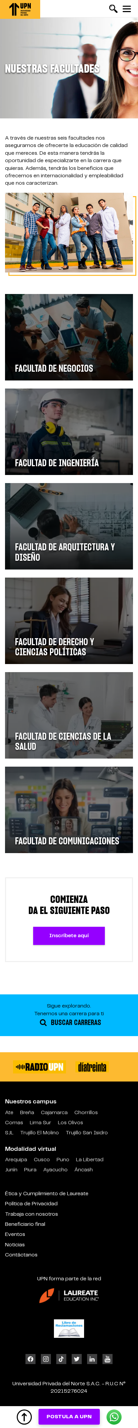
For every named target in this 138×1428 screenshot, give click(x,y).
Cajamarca (54, 1112)
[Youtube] (106, 1359)
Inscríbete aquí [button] (69, 935)
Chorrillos (86, 1112)
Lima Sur (40, 1122)
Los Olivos (70, 1122)
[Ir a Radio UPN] (39, 1066)
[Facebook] (31, 1359)
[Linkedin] (92, 1359)
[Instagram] (46, 1359)
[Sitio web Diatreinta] (92, 1066)
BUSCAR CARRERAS (75, 1022)
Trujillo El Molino (39, 1132)
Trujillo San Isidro (87, 1132)
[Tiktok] (61, 1359)
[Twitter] (76, 1359)
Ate (9, 1112)
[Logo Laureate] (69, 1295)
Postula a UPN (69, 1416)
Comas (14, 1122)
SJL (9, 1132)
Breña (27, 1112)
